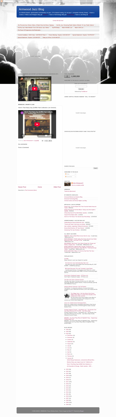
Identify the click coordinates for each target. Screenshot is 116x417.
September (70, 341)
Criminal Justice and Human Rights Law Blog (75, 200)
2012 (67, 392)
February (69, 356)
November (70, 337)
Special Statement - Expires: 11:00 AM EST (29, 37)
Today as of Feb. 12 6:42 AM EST (51, 37)
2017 (67, 381)
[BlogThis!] (47, 141)
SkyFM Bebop (55, 27)
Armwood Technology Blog (71, 198)
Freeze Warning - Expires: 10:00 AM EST (59, 35)
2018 (67, 379)
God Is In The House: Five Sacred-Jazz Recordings (77, 216)
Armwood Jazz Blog (31, 9)
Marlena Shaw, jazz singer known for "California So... (80, 362)
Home (40, 187)
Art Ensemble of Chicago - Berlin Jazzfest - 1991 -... (80, 366)
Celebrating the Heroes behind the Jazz (74, 222)
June (68, 347)
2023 (67, 369)
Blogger (82, 411)
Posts (67, 174)
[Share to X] (48, 141)
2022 (67, 371)
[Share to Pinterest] (51, 141)
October (69, 339)
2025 (67, 331)
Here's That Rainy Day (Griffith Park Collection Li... (79, 364)
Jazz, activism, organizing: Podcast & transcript (76, 226)
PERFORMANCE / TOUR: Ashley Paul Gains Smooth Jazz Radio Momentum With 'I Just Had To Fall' (80, 239)
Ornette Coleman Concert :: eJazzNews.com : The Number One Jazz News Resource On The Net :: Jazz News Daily (80, 310)
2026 (67, 329)
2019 (67, 377)
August (69, 343)
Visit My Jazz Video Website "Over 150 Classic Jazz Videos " (34, 27)
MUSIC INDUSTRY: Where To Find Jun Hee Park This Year (79, 251)
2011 (67, 394)
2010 (67, 396)
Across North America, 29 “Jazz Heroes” (74, 228)
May (68, 349)
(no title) (66, 258)
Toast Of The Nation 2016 (70, 214)
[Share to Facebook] (50, 141)
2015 (67, 385)
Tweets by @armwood (69, 191)
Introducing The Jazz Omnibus (72, 230)
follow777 (70, 411)
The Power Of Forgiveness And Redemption (29, 30)
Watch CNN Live (79, 27)
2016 (67, 383)
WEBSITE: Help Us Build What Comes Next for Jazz (77, 235)
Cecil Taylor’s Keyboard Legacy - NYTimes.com (76, 275)
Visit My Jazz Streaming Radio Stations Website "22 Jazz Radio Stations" (75, 25)
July (68, 345)
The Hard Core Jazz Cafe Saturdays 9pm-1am (76, 263)
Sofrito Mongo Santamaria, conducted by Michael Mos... (81, 360)
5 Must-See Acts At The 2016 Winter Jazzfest (75, 212)
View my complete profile (77, 185)
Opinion (45, 14)
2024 (67, 333)
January (69, 358)
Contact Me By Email (58, 20)
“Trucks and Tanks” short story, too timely (74, 224)
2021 (67, 373)
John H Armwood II (78, 183)
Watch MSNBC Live (67, 27)
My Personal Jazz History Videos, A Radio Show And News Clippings (36, 25)
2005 (67, 402)
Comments (69, 176)
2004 (67, 404)
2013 (67, 390)
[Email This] (45, 141)
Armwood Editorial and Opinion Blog (73, 197)
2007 (67, 398)
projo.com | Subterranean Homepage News (75, 302)
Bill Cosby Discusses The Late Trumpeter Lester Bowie (78, 268)
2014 (67, 388)
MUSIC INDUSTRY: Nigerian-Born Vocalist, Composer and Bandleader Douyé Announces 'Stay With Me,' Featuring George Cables (80, 248)
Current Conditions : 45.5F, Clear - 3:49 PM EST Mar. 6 (32, 35)
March (69, 354)
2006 (67, 400)
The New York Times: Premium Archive (74, 279)
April (68, 352)
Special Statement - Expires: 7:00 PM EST (83, 35)
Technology (70, 14)
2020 (67, 375)
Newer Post (22, 187)
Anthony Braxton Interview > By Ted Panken (75, 286)
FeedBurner (84, 91)
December (70, 335)
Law (89, 14)
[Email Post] (42, 140)
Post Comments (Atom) (31, 190)
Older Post (57, 187)
